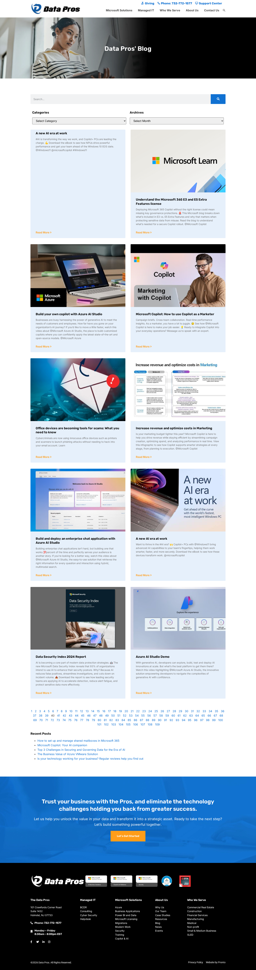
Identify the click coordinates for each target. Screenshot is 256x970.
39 (46, 715)
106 (135, 724)
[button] (224, 10)
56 (149, 715)
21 (132, 711)
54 (137, 715)
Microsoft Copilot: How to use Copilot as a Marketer (175, 314)
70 (41, 720)
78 (87, 720)
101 (99, 724)
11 (76, 711)
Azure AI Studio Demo (152, 657)
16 (103, 711)
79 (93, 720)
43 (70, 715)
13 (87, 711)
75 (70, 720)
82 (111, 720)
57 (155, 715)
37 (34, 715)
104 (121, 724)
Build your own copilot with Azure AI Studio (69, 314)
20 (126, 711)
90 (159, 720)
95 (189, 720)
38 (40, 715)
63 (191, 715)
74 (64, 720)
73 (58, 720)
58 (161, 715)
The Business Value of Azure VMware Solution (67, 754)
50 (113, 715)
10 (70, 711)
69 (35, 720)
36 (222, 711)
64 (197, 715)
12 (81, 711)
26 (162, 711)
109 (157, 724)
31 (192, 711)
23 (144, 711)
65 (203, 715)
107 (143, 724)
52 (124, 715)
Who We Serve (170, 10)
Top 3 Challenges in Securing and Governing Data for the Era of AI (81, 749)
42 (64, 715)
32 (198, 711)
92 (171, 720)
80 (99, 720)
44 (76, 715)
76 (75, 720)
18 (114, 711)
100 (220, 720)
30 (186, 711)
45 (82, 715)
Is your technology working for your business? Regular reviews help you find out (90, 758)
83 (117, 720)
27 (168, 711)
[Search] (218, 99)
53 (131, 715)
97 (201, 720)
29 (180, 711)
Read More (43, 232)
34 (210, 711)
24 (150, 711)
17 (109, 711)
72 (52, 720)
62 (185, 715)
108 (150, 724)
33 (204, 711)
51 (118, 715)
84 (123, 720)
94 (183, 720)
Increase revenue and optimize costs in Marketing (174, 428)
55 (143, 715)
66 (209, 715)
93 (177, 720)
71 (46, 720)
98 (208, 720)
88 (147, 720)
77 (81, 720)
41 (58, 715)
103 (113, 724)
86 (135, 720)
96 (195, 720)
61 (179, 715)
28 (174, 711)
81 (105, 720)
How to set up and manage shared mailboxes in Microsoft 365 (78, 740)
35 (216, 711)
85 (129, 720)
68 (221, 715)
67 (215, 715)
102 (106, 724)
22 (138, 711)
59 (167, 715)
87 (141, 720)
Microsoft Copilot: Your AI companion (62, 745)
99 (214, 720)
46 (89, 715)
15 (98, 711)
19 (120, 711)
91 (165, 720)
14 (92, 711)
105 (128, 724)
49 (107, 715)
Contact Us (211, 10)
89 (153, 720)
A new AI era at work (51, 133)
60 (173, 715)
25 (156, 711)
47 (94, 715)
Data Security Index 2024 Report (61, 657)
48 (101, 715)
